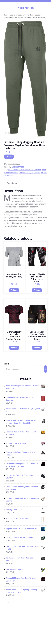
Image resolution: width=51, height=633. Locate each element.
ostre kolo (36, 170)
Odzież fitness (15, 15)
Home (6, 15)
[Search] (45, 369)
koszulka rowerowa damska (20, 170)
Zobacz (8, 157)
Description (12, 183)
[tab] (12, 183)
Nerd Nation (25, 8)
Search (6, 364)
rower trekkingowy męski (29, 172)
